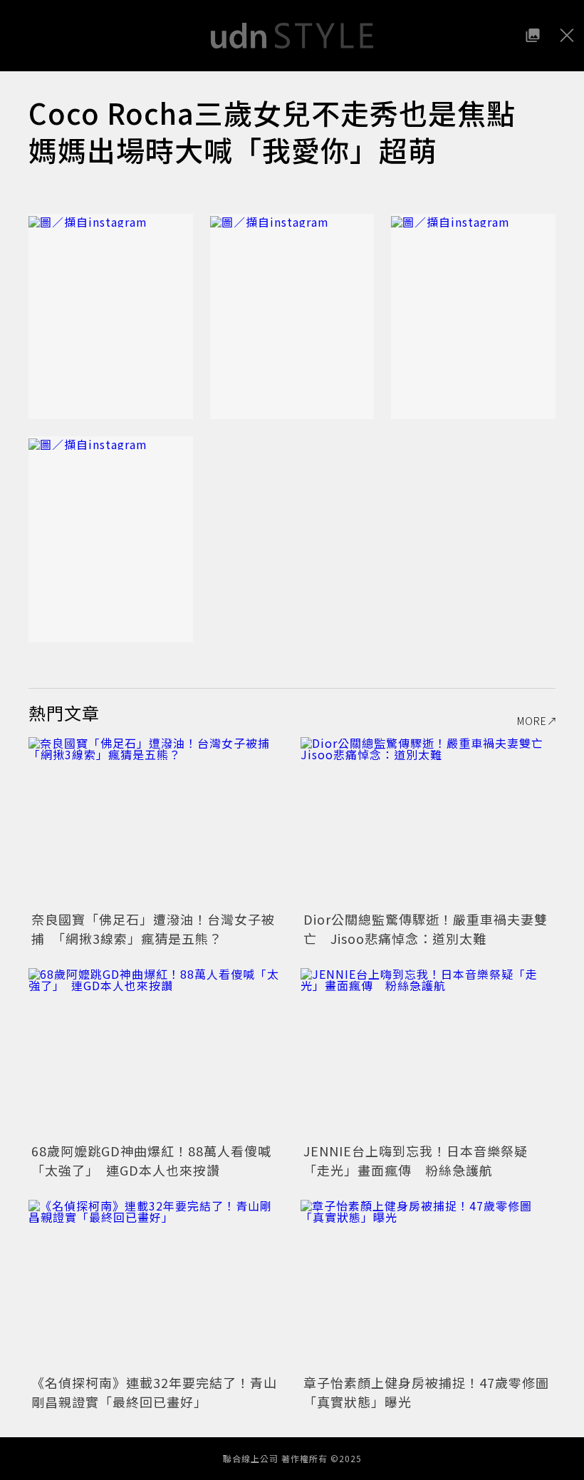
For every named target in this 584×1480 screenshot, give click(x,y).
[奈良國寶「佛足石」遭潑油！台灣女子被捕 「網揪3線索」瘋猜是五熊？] (155, 822)
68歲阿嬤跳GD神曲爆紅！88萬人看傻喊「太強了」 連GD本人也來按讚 (151, 1160)
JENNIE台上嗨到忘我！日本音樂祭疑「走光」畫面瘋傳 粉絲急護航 (415, 1160)
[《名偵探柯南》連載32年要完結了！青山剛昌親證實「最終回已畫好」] (155, 1285)
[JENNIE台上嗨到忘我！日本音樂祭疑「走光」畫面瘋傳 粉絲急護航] (428, 1053)
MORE (532, 721)
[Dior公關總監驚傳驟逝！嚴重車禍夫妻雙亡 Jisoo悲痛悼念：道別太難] (428, 822)
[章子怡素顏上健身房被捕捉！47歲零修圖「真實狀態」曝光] (428, 1285)
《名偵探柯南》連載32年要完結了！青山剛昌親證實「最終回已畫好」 (154, 1392)
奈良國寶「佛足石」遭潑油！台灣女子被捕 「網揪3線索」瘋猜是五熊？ (153, 928)
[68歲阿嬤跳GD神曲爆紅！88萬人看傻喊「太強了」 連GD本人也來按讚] (155, 1053)
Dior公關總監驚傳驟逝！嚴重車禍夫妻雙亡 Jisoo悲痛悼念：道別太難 (425, 928)
